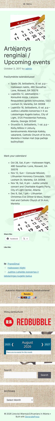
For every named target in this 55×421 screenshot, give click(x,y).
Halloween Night (16, 267)
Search (7, 370)
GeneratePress (32, 416)
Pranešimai (13, 263)
